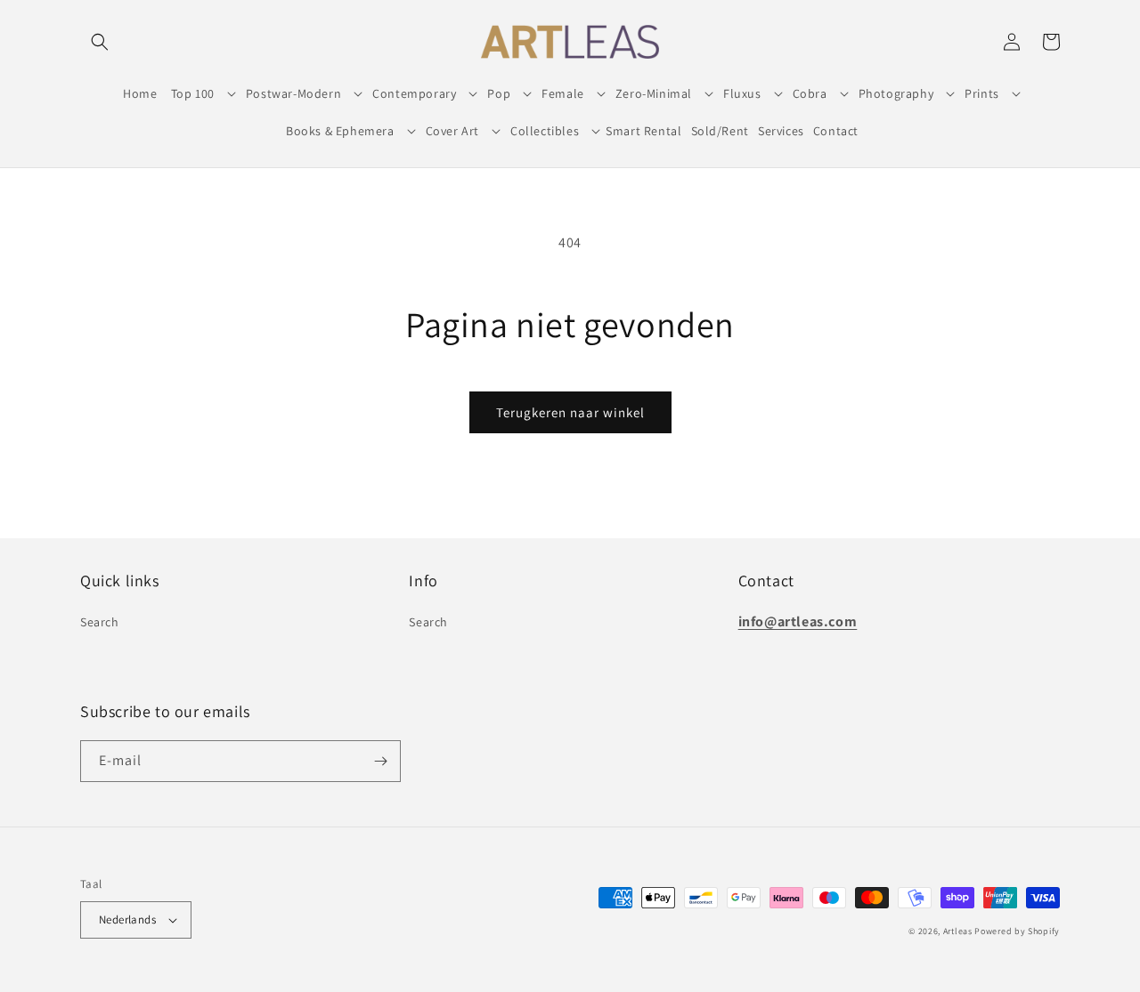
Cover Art (452, 131)
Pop (498, 93)
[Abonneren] (380, 761)
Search (99, 622)
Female (563, 93)
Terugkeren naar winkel (570, 412)
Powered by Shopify (1017, 931)
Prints (982, 93)
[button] (99, 41)
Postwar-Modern (293, 93)
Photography (896, 93)
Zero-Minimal (653, 93)
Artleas (958, 931)
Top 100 (193, 93)
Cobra (810, 93)
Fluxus (742, 93)
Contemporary (414, 93)
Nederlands (127, 919)
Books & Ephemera (340, 131)
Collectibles (544, 131)
